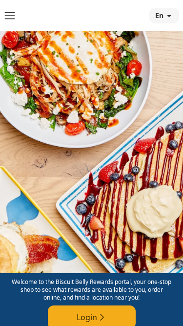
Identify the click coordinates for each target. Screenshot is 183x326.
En (159, 15)
